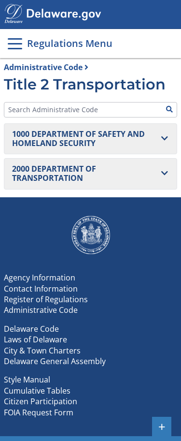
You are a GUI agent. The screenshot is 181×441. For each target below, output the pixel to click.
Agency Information (39, 277)
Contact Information (41, 288)
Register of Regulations (46, 299)
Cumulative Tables (37, 390)
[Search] (169, 110)
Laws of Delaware (35, 339)
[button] (90, 138)
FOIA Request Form (38, 412)
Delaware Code (31, 328)
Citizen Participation (40, 401)
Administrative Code (43, 67)
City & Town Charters (42, 350)
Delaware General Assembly (55, 361)
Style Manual (27, 379)
